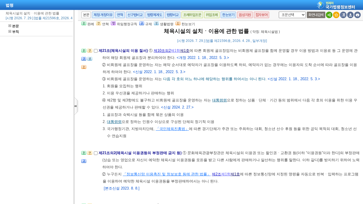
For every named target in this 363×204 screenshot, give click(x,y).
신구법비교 (135, 15)
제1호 (184, 50)
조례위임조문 (192, 15)
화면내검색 (316, 15)
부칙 (15, 32)
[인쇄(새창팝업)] (357, 15)
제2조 (216, 174)
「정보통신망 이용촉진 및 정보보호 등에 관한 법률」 (167, 174)
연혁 (120, 15)
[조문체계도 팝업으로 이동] (83, 52)
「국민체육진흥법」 (172, 129)
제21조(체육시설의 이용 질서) (124, 50)
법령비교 (173, 15)
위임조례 (212, 15)
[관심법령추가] (336, 15)
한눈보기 (228, 15)
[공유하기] (329, 15)
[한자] (343, 15)
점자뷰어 (261, 15)
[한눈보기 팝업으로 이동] (83, 69)
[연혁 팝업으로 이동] (89, 52)
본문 (15, 26)
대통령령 (219, 100)
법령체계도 (154, 15)
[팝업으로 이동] (89, 60)
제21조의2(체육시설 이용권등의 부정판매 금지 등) (141, 153)
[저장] (350, 15)
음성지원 (245, 15)
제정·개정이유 (103, 15)
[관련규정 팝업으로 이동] (83, 60)
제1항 (175, 50)
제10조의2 (162, 50)
